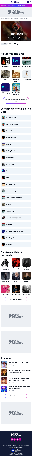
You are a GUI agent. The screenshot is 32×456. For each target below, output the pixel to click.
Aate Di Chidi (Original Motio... (16, 94)
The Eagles (5, 294)
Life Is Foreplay (26, 79)
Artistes (7, 18)
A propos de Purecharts (6, 443)
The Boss (16, 34)
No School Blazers (16, 80)
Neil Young (5, 281)
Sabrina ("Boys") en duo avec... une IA (19, 363)
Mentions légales (16, 443)
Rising (5, 79)
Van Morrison (16, 294)
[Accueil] (15, 2)
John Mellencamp (26, 269)
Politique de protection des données (9, 445)
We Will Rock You (5, 67)
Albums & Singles (14, 44)
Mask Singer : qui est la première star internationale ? (20, 387)
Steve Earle (26, 294)
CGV (22, 445)
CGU (19, 445)
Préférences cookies (18, 447)
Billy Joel (16, 281)
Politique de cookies (25, 443)
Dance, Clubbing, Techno (16, 38)
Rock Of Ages (16, 66)
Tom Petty (16, 268)
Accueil (2, 18)
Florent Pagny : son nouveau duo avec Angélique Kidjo (20, 371)
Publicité (11, 447)
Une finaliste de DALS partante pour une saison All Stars (19, 379)
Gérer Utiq (26, 445)
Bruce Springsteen (5, 269)
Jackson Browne (26, 282)
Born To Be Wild (26, 66)
